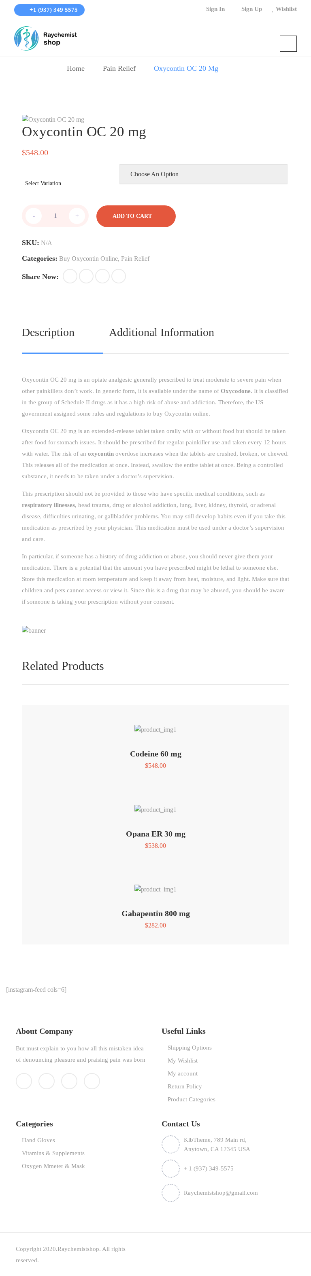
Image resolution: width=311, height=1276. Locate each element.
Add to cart (132, 216)
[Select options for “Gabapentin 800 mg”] (155, 885)
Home (76, 68)
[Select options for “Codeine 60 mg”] (155, 725)
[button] (70, 276)
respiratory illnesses (48, 505)
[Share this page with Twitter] (86, 276)
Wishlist (286, 9)
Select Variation (43, 183)
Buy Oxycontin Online (88, 258)
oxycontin (101, 453)
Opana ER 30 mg (155, 833)
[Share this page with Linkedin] (118, 276)
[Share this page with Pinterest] (102, 276)
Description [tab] (48, 332)
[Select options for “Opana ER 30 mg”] (155, 805)
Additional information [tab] (161, 332)
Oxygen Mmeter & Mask (53, 1166)
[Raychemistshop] (46, 37)
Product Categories (191, 1099)
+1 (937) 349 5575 (53, 9)
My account (183, 1073)
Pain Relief (119, 68)
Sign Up (251, 9)
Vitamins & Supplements (53, 1153)
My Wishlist (183, 1060)
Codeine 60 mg (155, 753)
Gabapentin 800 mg (155, 913)
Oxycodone (236, 391)
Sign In (215, 9)
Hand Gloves (38, 1140)
